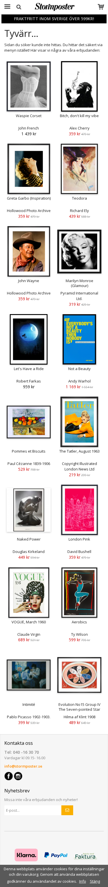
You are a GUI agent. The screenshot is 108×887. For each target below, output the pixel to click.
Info (82, 881)
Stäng (95, 881)
